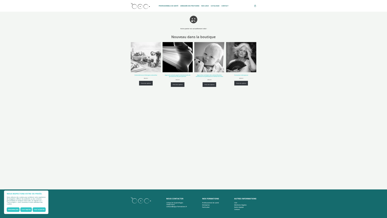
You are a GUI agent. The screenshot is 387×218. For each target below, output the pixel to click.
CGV (235, 203)
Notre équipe (239, 207)
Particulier (206, 207)
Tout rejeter (26, 209)
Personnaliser (13, 209)
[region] (26, 202)
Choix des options (146, 83)
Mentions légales (240, 205)
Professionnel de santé (210, 203)
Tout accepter (39, 209)
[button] (383, 1)
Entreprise (206, 205)
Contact (237, 209)
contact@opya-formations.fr (176, 206)
